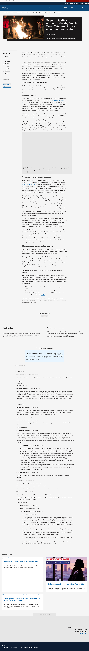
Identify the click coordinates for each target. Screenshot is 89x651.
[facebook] (79, 625)
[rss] (76, 625)
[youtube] (71, 625)
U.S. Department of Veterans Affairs (27, 647)
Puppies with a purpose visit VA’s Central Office (21, 562)
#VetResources (6, 84)
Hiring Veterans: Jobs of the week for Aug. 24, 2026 (66, 584)
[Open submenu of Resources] (62, 8)
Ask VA (61, 355)
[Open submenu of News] (53, 8)
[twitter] (74, 625)
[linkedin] (84, 625)
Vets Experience (7, 87)
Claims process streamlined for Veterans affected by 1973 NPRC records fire (22, 599)
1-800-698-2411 (82, 633)
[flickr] (86, 625)
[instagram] (81, 625)
